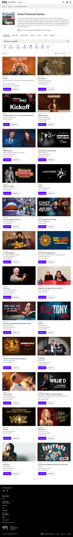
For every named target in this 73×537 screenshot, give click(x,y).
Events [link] (42, 47)
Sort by (56, 53)
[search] (63, 2)
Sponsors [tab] (52, 35)
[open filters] (67, 41)
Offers (3, 517)
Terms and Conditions (7, 522)
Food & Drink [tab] (24, 35)
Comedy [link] (18, 47)
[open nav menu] (70, 2)
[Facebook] (7, 490)
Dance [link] (31, 47)
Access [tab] (39, 35)
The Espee (48, 30)
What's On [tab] (6, 35)
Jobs (3, 508)
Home (3, 6)
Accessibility (14, 41)
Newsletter (5, 510)
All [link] (5, 47)
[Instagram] (4, 490)
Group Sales (5, 519)
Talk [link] (48, 47)
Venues (10, 6)
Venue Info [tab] (15, 35)
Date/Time (7, 41)
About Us (4, 505)
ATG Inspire (5, 513)
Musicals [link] (11, 47)
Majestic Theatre (40, 30)
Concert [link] (24, 47)
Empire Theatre (32, 30)
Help (3, 498)
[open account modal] (67, 2)
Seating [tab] (32, 35)
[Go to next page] (41, 479)
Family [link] (36, 47)
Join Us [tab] (46, 35)
